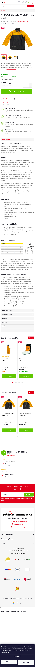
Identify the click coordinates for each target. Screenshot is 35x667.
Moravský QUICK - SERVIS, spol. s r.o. (18, 551)
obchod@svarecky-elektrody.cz (19, 521)
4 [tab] (16, 382)
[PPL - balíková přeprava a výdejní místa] (17, 579)
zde (8, 652)
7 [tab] (21, 382)
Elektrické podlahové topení (18, 553)
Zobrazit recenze (11, 455)
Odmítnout (9, 662)
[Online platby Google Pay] (17, 569)
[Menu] (33, 2)
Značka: (4, 102)
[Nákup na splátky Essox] (8, 579)
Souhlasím (26, 662)
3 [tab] (15, 382)
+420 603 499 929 (19, 524)
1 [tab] (12, 382)
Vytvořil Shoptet (18, 603)
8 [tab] (22, 382)
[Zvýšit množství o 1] (30, 84)
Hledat (30, 6)
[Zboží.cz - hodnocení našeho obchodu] (17, 559)
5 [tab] (18, 382)
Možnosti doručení (8, 79)
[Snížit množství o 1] (30, 86)
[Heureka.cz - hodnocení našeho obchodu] (8, 559)
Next (32, 338)
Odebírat (29, 494)
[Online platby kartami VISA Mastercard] (8, 569)
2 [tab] (13, 382)
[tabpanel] (9, 360)
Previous (29, 338)
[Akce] (9, 349)
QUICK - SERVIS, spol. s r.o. (18, 548)
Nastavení (17, 656)
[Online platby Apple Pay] (27, 569)
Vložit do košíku (18, 91)
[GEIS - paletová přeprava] (17, 589)
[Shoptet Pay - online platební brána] (27, 559)
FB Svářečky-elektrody (19, 527)
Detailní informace (11, 69)
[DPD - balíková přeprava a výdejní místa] (27, 579)
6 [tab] (19, 382)
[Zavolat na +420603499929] (23, 2)
